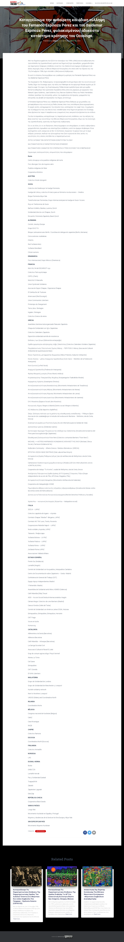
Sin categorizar (40, 831)
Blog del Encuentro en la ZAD (103, 3)
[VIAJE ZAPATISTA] (18, 3)
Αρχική (52, 3)
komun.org (61, 936)
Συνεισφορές (70, 3)
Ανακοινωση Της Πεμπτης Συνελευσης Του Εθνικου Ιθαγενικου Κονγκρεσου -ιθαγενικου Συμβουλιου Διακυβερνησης (94, 894)
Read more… (17, 919)
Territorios (79, 3)
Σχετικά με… (60, 3)
